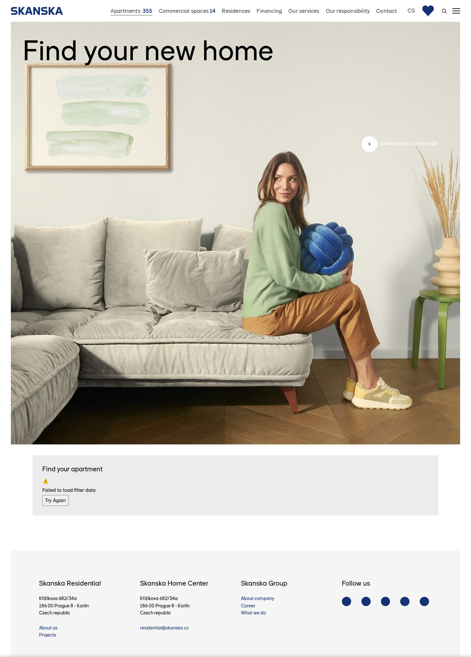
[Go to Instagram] (366, 601)
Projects (47, 635)
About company (257, 598)
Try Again (55, 500)
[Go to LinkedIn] (424, 601)
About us (48, 628)
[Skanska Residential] (40, 11)
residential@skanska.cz (164, 628)
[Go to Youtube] (385, 601)
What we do (253, 613)
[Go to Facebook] (346, 601)
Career (248, 606)
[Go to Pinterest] (404, 601)
